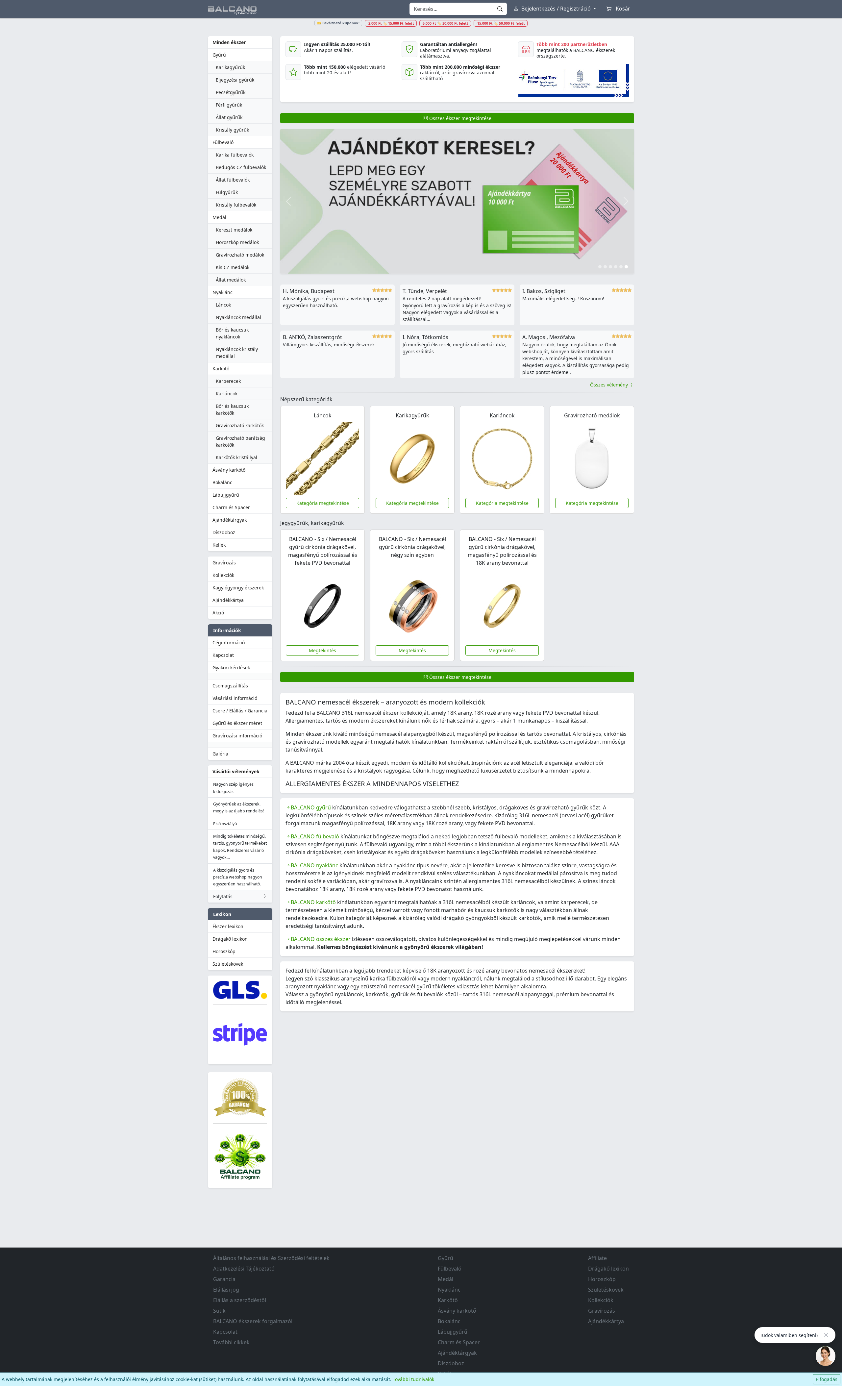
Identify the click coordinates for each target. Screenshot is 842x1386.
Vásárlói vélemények (236, 771)
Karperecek (228, 381)
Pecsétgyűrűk (230, 92)
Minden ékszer (229, 42)
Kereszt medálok (234, 230)
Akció (218, 612)
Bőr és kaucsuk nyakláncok (232, 333)
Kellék (219, 545)
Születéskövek (227, 964)
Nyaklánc (222, 292)
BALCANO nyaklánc (314, 865)
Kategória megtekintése (322, 503)
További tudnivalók (413, 1379)
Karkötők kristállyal (236, 457)
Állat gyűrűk (229, 117)
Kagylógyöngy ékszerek (238, 587)
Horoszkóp (223, 951)
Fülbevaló (223, 142)
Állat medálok (231, 280)
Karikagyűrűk (230, 67)
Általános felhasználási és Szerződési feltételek (271, 1258)
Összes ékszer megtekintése (459, 118)
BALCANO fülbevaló (315, 836)
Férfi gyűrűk (229, 105)
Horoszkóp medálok (237, 242)
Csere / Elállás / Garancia (239, 710)
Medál (219, 217)
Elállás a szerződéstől (239, 1300)
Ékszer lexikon (227, 926)
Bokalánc (222, 482)
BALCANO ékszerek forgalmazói (252, 1321)
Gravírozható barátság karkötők (240, 441)
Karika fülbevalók (235, 155)
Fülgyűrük (227, 192)
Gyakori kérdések (231, 667)
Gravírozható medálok (240, 255)
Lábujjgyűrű (225, 495)
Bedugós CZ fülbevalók (241, 167)
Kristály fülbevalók (236, 205)
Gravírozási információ (237, 735)
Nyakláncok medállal (238, 317)
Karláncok (226, 393)
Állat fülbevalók (233, 180)
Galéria (220, 754)
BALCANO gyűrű (311, 807)
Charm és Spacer (231, 507)
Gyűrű (219, 55)
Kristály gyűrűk (232, 130)
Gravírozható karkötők (240, 425)
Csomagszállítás (230, 685)
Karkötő (220, 368)
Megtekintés (322, 650)
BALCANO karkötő (313, 902)
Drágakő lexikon (230, 939)
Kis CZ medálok (232, 267)
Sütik (219, 1310)
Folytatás (223, 896)
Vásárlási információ (234, 698)
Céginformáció (228, 642)
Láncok (223, 305)
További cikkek (231, 1342)
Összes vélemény (609, 385)
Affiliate (597, 1258)
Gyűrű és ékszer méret (237, 723)
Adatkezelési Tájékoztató (244, 1268)
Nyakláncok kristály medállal (237, 352)
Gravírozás (224, 562)
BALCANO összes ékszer (321, 939)
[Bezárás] (826, 1335)
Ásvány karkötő (228, 470)
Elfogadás (826, 1379)
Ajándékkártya (228, 600)
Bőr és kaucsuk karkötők (232, 409)
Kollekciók (223, 575)
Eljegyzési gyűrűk (235, 80)
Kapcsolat (223, 655)
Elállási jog (226, 1289)
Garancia (224, 1279)
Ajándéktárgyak (229, 520)
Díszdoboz (223, 532)
